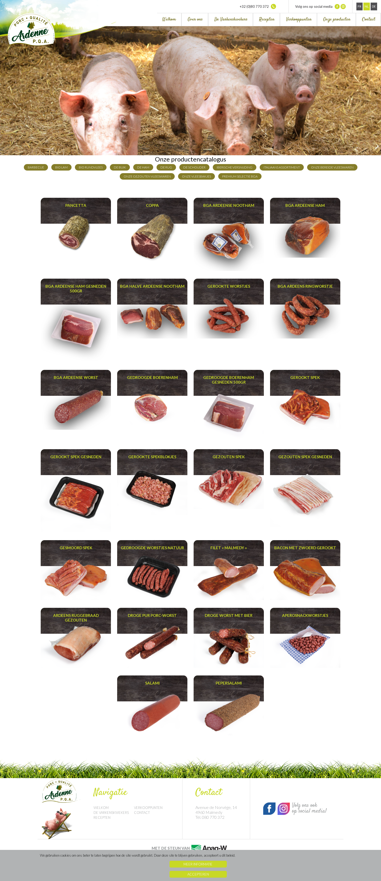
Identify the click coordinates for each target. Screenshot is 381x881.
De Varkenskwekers (231, 19)
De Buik (120, 167)
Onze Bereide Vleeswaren (332, 167)
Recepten (266, 19)
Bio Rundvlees (91, 167)
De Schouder (194, 167)
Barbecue (36, 167)
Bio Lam (61, 167)
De (374, 6)
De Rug (166, 167)
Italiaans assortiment (282, 167)
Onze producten (336, 19)
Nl (367, 6)
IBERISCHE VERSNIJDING (234, 167)
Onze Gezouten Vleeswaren (147, 176)
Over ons (195, 19)
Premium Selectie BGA (240, 176)
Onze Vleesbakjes (196, 176)
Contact (368, 19)
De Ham (143, 167)
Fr (359, 6)
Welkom (169, 19)
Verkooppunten (299, 19)
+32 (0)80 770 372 (255, 6)
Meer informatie (198, 864)
